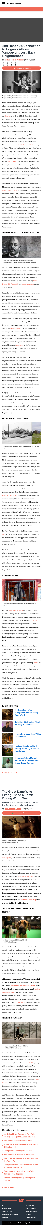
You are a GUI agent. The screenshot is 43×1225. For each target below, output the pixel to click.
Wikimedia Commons (29, 98)
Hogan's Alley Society (9, 495)
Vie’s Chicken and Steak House (27, 145)
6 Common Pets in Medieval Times (18, 1140)
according (19, 345)
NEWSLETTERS (6, 1208)
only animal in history (28, 899)
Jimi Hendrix (12, 161)
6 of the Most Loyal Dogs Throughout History (19, 1179)
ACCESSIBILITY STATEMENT (10, 1214)
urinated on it (20, 1002)
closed (36, 662)
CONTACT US (30, 1205)
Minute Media (17, 1223)
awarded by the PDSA (26, 876)
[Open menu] (3, 3)
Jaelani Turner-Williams (14, 59)
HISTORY (13, 772)
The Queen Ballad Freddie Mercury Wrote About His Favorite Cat (21, 1166)
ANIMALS (14, 1187)
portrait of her (29, 1063)
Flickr (29, 446)
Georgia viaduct (16, 328)
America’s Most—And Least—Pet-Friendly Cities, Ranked (21, 1145)
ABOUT (4, 1205)
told (3, 534)
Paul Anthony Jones (13, 808)
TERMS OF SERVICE (32, 1211)
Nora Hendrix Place (15, 610)
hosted (7, 116)
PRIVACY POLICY (31, 1208)
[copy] (15, 64)
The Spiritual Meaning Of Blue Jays (18, 1150)
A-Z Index (5, 1217)
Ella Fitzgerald (13, 284)
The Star (34, 620)
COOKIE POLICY (7, 1211)
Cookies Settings (31, 1217)
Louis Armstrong (28, 284)
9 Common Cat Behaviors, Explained (19, 1154)
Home (4, 772)
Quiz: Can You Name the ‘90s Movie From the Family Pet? (21, 1159)
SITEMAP (28, 1214)
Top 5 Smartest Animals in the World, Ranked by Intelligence (19, 1172)
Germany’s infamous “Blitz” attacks (22, 985)
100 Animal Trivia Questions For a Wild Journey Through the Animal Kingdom (19, 1135)
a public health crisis (9, 190)
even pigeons (6, 857)
